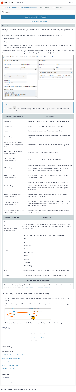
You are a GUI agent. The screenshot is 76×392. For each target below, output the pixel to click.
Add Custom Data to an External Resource (36, 287)
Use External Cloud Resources (51, 7)
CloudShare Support (9, 7)
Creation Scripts (7, 362)
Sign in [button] (71, 2)
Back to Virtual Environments (39, 21)
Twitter (6, 328)
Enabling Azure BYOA (8, 369)
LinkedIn (9, 328)
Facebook (3, 328)
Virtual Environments (28, 7)
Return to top (6, 346)
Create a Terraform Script (10, 365)
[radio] (33, 337)
